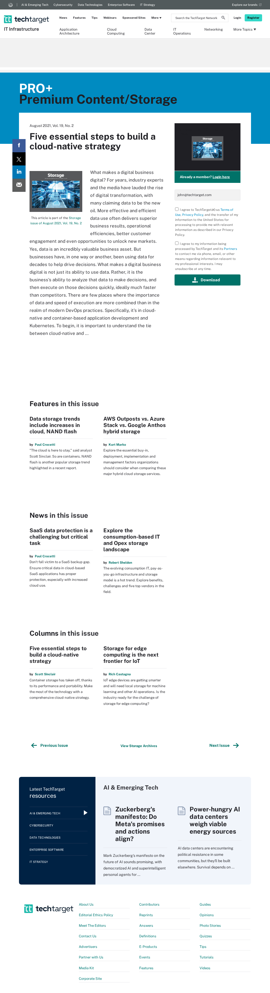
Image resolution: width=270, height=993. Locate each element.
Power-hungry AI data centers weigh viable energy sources (215, 820)
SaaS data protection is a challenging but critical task (61, 536)
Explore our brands (245, 4)
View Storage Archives (138, 746)
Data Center (149, 31)
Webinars (110, 17)
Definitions (147, 936)
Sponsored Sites (134, 17)
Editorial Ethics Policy (96, 915)
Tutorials (207, 957)
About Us (86, 904)
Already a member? (205, 177)
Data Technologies (90, 4)
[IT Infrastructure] (27, 12)
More (154, 17)
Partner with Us (91, 957)
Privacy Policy (192, 215)
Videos (205, 968)
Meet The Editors (92, 926)
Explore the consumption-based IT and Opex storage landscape (131, 540)
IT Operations (182, 31)
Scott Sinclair (45, 674)
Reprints (146, 915)
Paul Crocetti (45, 444)
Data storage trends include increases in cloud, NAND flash (55, 425)
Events (144, 957)
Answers (146, 926)
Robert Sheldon (120, 562)
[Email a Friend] (19, 185)
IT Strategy (147, 4)
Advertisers (88, 947)
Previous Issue (53, 745)
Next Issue (220, 745)
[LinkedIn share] (19, 172)
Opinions (207, 915)
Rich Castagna (120, 674)
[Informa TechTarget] (10, 5)
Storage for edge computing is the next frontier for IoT (130, 654)
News (63, 17)
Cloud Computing (116, 31)
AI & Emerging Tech (34, 4)
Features (79, 17)
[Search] (223, 18)
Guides (205, 904)
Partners (230, 249)
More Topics (243, 29)
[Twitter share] (19, 158)
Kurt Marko (117, 444)
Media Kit (86, 968)
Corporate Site (90, 979)
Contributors (149, 904)
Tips (94, 17)
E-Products (148, 947)
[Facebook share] (19, 145)
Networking (213, 29)
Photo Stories (210, 926)
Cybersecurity (63, 4)
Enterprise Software (121, 4)
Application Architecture (69, 31)
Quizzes (206, 936)
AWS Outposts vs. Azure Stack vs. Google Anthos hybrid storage (134, 425)
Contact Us (88, 936)
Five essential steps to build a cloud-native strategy (58, 654)
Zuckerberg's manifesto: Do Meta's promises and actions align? (140, 823)
